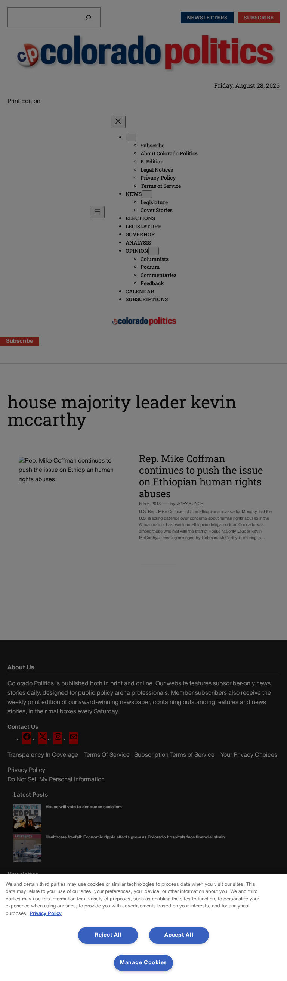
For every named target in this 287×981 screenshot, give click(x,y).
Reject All (108, 935)
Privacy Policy (46, 914)
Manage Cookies (143, 962)
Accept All (178, 935)
